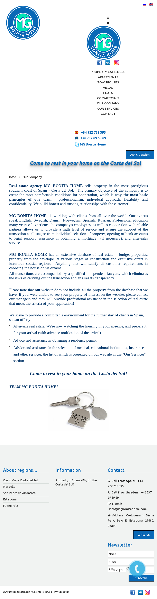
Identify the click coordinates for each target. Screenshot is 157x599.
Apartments (108, 77)
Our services (108, 108)
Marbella (9, 486)
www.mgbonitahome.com (16, 592)
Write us (144, 534)
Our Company (108, 103)
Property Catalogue (108, 72)
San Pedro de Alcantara (19, 493)
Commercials (108, 98)
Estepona (10, 499)
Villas (108, 87)
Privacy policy (61, 592)
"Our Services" (134, 354)
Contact (108, 113)
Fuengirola (10, 505)
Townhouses (108, 82)
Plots (108, 92)
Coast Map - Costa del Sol (20, 480)
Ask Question (140, 154)
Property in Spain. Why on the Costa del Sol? (76, 482)
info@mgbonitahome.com (128, 509)
